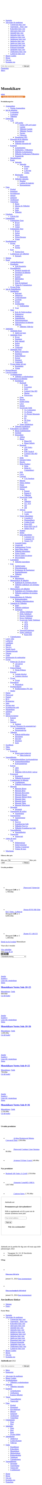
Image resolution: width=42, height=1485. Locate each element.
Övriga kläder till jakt (18, 364)
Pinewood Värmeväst (31, 888)
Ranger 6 (27, 493)
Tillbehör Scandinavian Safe (25, 828)
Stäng (3, 983)
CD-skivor (19, 664)
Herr (12, 1424)
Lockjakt (18, 300)
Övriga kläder (15, 1434)
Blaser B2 (28, 441)
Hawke (22, 399)
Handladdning (11, 241)
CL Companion (30, 410)
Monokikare (14, 576)
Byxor (17, 223)
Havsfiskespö (15, 1409)
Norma (17, 248)
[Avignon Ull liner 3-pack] (10, 1160)
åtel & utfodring (11, 110)
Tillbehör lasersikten (22, 562)
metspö (13, 196)
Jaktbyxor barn (20, 333)
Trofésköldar (19, 304)
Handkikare (19, 381)
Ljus (12, 564)
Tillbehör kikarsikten (22, 551)
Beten (17, 204)
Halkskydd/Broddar (22, 734)
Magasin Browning (22, 793)
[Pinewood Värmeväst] (15, 888)
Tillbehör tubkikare (22, 608)
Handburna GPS (21, 137)
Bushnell (23, 383)
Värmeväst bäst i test (17, 25)
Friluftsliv (9, 214)
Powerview (28, 395)
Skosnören (19, 737)
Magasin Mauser (21, 795)
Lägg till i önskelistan (9, 981)
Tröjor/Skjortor (20, 237)
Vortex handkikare (26, 424)
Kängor (13, 718)
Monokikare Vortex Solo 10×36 (16, 1026)
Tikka (8, 747)
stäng (3, 94)
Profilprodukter (15, 687)
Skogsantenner (25, 185)
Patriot (8, 693)
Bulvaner (18, 293)
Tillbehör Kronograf (22, 778)
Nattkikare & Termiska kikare (26, 583)
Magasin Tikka (20, 803)
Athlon (22, 437)
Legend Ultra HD (30, 391)
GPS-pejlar (19, 123)
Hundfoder (14, 264)
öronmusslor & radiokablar (15, 657)
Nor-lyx (8, 647)
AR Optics (28, 447)
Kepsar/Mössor (11, 370)
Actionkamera (20, 148)
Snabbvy (4, 978)
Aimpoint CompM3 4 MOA (24, 1183)
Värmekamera (15, 637)
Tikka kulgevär (25, 755)
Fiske (8, 187)
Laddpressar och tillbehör (19, 254)
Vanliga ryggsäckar (22, 847)
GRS (17, 768)
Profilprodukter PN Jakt (23, 689)
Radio (12, 160)
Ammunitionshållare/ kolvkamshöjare (24, 759)
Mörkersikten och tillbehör (20, 589)
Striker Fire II (29, 528)
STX (26, 628)
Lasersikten (14, 560)
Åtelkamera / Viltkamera (24, 150)
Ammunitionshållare (22, 761)
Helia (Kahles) (25, 464)
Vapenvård (14, 834)
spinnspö (13, 198)
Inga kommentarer (25, 1279)
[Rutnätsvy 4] (7, 954)
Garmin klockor (21, 674)
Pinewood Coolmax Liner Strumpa (26, 1149)
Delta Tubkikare (26, 614)
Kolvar (12, 766)
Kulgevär (13, 751)
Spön (17, 210)
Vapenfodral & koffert (18, 811)
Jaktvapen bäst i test (17, 31)
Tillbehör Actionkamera (23, 152)
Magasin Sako (20, 799)
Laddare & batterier (27, 183)
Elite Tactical (29, 451)
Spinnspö (13, 1414)
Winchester (10, 851)
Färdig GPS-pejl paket (28, 125)
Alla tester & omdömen (14, 1317)
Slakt (12, 310)
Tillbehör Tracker (26, 131)
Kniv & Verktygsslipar (23, 312)
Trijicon (22, 510)
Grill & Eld (14, 216)
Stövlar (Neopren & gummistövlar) (23, 726)
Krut (12, 250)
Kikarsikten (19, 435)
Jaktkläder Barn (16, 331)
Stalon (8, 714)
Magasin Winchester (22, 805)
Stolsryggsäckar (21, 845)
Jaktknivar (19, 295)
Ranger (27, 491)
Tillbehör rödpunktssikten (24, 601)
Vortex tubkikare (26, 632)
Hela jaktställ (19, 341)
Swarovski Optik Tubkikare (30, 620)
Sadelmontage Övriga (23, 547)
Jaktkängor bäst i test (18, 39)
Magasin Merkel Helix (23, 797)
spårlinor (9, 712)
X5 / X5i (27, 503)
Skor (12, 720)
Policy (8, 1306)
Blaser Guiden (11, 1351)
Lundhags (9, 643)
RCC (7, 699)
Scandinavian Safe (22, 824)
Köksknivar (19, 314)
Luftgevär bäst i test (17, 54)
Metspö (13, 1412)
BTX (26, 626)
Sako (7, 703)
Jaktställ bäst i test (16, 33)
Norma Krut (19, 252)
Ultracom (23, 135)
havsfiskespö (15, 193)
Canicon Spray (19, 1194)
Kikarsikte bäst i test (17, 29)
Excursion (28, 387)
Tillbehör (13, 116)
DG (25, 416)
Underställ (19, 347)
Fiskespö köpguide (17, 47)
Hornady (18, 256)
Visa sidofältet (6, 950)
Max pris (33, 860)
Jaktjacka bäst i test (17, 41)
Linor (17, 208)
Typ (11, 841)
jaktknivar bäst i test (17, 37)
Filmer (17, 666)
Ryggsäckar (10, 701)
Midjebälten (19, 279)
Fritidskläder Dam (17, 220)
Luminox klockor (21, 676)
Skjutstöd (13, 807)
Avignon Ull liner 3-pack (23, 1160)
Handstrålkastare (21, 572)
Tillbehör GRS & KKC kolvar (26, 772)
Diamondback (29, 520)
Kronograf (14, 774)
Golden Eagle (29, 522)
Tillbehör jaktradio (21, 179)
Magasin (13, 786)
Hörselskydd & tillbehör (19, 139)
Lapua (17, 245)
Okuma (8, 653)
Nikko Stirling (25, 483)
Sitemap (9, 1304)
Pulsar (22, 485)
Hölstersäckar (20, 843)
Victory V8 (28, 541)
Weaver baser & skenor (23, 555)
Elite (26, 385)
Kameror (13, 146)
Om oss (8, 1355)
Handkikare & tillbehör (18, 379)
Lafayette (27, 171)
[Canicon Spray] (10, 1194)
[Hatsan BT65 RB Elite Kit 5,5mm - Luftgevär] (15, 910)
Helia (26, 466)
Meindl (8, 645)
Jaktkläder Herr (16, 349)
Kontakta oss (10, 1357)
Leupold (23, 476)
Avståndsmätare (16, 374)
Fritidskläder (10, 218)
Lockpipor (14, 114)
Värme (17, 368)
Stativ (17, 605)
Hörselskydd (19, 141)
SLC (26, 422)
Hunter (26, 166)
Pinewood (9, 695)
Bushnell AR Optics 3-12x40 (17, 1173)
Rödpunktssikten (21, 599)
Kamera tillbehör (16, 1395)
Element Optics (25, 460)
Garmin (22, 127)
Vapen (8, 749)
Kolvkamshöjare (21, 764)
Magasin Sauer (20, 801)
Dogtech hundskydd (22, 270)
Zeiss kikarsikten (26, 535)
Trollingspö (14, 200)
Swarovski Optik (26, 408)
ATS (26, 622)
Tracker (22, 133)
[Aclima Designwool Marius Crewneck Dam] (10, 1138)
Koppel (17, 277)
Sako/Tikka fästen (21, 549)
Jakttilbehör (14, 291)
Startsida (9, 1315)
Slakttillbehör (20, 318)
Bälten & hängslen (22, 352)
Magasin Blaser (20, 789)
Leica (22, 404)
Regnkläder (19, 366)
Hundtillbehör (15, 268)
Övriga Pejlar (15, 287)
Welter (22, 533)
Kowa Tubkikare (26, 618)
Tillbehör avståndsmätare (24, 377)
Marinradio (19, 175)
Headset (23, 181)
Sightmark (23, 487)
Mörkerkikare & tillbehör (19, 580)
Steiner (22, 406)
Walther (22, 531)
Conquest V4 (29, 537)
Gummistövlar (20, 728)
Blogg (8, 1353)
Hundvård (18, 275)
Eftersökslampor (21, 568)
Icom (26, 168)
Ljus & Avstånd (11, 372)
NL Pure (27, 420)
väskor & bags (11, 838)
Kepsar (17, 358)
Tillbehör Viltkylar (26, 327)
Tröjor (17, 345)
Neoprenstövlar (20, 730)
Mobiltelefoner (15, 158)
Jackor (17, 225)
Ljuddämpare (20, 782)
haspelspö (14, 191)
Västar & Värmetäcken (23, 285)
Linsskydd (19, 545)
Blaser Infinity (29, 443)
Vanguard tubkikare (27, 630)
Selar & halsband (21, 283)
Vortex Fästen (20, 553)
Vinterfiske (14, 202)
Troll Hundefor (20, 266)
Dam (12, 1422)
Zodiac (26, 173)
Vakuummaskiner (21, 320)
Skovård (18, 739)
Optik (8, 655)
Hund (8, 260)
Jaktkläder (9, 329)
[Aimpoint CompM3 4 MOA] (10, 1183)
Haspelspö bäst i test (17, 45)
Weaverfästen (20, 558)
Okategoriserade (12, 651)
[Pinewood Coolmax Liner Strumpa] (10, 1149)
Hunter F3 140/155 (31, 934)
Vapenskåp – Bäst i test (18, 27)
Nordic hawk (10, 649)
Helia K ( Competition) (29, 469)
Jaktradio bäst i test (17, 35)
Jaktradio (18, 162)
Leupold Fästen (20, 543)
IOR (21, 472)
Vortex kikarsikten (26, 516)
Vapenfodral (19, 814)
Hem (3, 942)
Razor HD (28, 524)
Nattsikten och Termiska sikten (26, 591)
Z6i (25, 506)
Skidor (12, 691)
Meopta (22, 481)
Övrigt (17, 281)
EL (25, 418)
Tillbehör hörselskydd (23, 144)
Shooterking (10, 709)
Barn (12, 1432)
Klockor (13, 672)
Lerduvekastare (20, 297)
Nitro (26, 456)
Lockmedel (14, 112)
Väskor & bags (20, 849)
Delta (22, 397)
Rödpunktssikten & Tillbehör (21, 597)
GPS (12, 121)
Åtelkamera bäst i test (18, 52)
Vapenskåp (14, 820)
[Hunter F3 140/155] (15, 934)
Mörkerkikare (15, 1453)
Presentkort (14, 682)
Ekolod (13, 189)
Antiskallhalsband (16, 262)
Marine (27, 393)
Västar (17, 227)
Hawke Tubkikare (26, 616)
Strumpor (18, 360)
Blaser (22, 439)
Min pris (4, 860)
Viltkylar (18, 325)
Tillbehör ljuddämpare (23, 784)
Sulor (17, 743)
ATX (26, 624)
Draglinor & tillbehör (22, 273)
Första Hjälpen (15, 668)
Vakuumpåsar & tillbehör (24, 322)
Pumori (8, 697)
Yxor (17, 308)
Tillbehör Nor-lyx (21, 826)
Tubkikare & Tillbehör (18, 603)
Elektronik (9, 119)
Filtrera (26, 863)
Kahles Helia (24, 402)
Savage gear (10, 705)
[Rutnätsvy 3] (5, 954)
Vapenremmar (15, 816)
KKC (17, 770)
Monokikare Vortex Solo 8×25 (15, 1065)
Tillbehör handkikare (22, 426)
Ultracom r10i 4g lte (12, 1274)
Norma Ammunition (17, 108)
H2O (26, 389)
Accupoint (28, 512)
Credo (26, 514)
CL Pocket (28, 412)
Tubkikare (18, 610)
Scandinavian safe (12, 707)
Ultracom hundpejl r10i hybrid (16, 1290)
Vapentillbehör (11, 757)
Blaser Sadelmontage (22, 431)
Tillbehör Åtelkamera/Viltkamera (27, 154)
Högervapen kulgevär (23, 753)
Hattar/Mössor (20, 356)
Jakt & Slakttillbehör (13, 289)
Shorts (17, 235)
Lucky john (10, 639)
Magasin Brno (20, 791)
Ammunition (10, 106)
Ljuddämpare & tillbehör (19, 780)
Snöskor (13, 722)
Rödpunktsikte (15, 1455)
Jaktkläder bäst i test (17, 50)
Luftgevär (9, 641)
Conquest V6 (29, 539)
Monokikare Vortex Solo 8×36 (15, 1105)
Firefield (18, 433)
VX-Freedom (29, 479)
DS (25, 499)
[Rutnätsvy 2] (2, 954)
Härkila (8, 258)
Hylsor (12, 243)
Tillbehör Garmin (26, 129)
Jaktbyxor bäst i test (17, 43)
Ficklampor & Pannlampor (25, 570)
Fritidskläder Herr (16, 229)
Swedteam (9, 745)
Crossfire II (28, 518)
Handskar (18, 339)
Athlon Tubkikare (26, 612)
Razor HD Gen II (30, 526)
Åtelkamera (14, 1393)
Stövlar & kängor (12, 716)
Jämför (3, 976)
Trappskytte (19, 156)
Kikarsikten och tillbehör (19, 429)
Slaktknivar (19, 316)
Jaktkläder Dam (16, 335)
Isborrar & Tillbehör (22, 206)
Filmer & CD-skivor (17, 662)
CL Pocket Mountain (32, 414)
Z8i (25, 508)
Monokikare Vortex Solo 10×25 (16, 987)
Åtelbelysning (20, 566)
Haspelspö (14, 1407)
